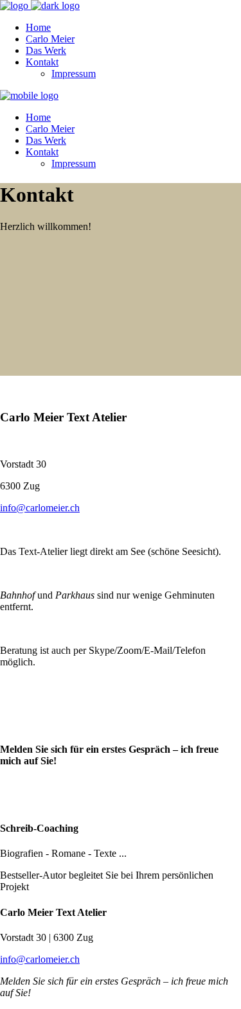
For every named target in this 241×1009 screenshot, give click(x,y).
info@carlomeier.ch (40, 507)
